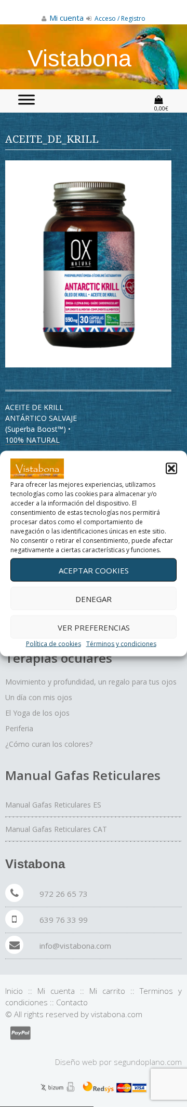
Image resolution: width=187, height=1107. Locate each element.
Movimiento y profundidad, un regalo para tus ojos (91, 682)
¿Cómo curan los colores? (48, 744)
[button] (171, 468)
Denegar (93, 598)
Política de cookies (53, 643)
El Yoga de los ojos (37, 713)
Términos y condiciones (121, 643)
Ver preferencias (94, 627)
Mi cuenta (56, 991)
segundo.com (148, 1062)
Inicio (14, 991)
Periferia (19, 728)
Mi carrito (107, 991)
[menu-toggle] (26, 99)
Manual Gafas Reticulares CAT (56, 829)
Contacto (72, 1002)
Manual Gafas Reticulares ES (53, 805)
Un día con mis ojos (38, 697)
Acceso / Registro (119, 18)
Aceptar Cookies (94, 570)
